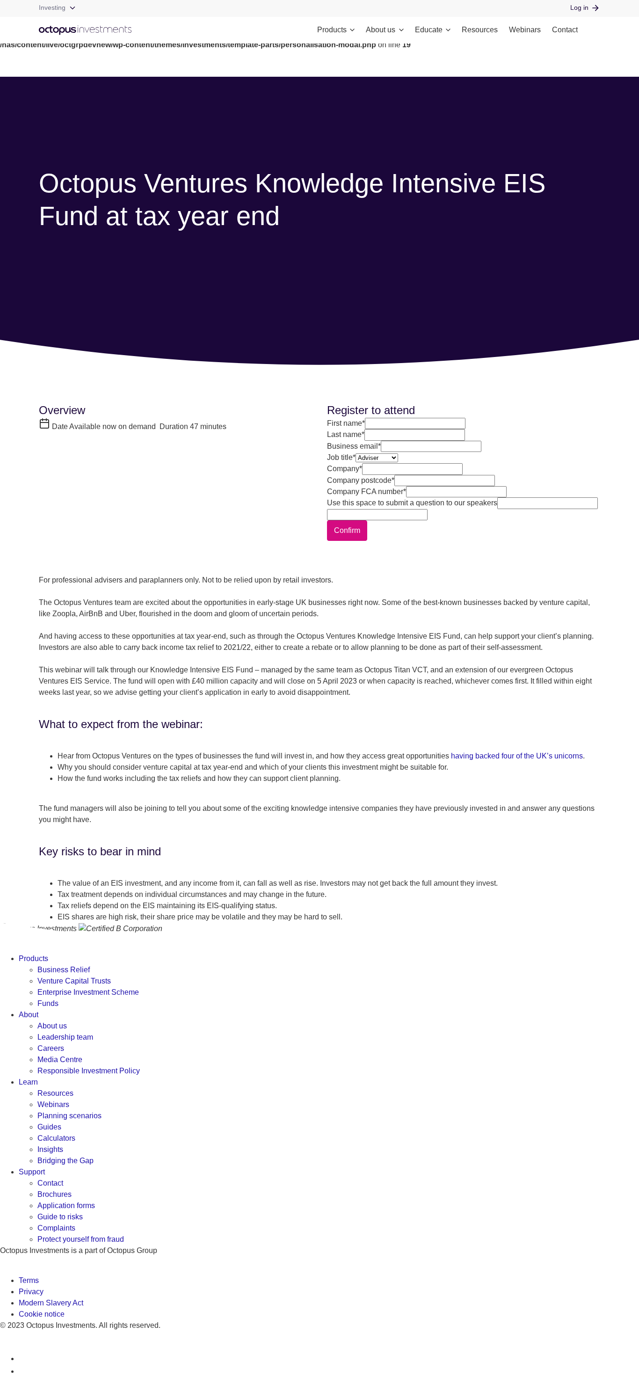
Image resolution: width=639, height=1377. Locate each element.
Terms (29, 1280)
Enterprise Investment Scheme (88, 992)
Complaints (56, 1228)
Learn (28, 1082)
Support (32, 1172)
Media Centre (59, 1060)
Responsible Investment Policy (88, 1071)
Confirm (347, 530)
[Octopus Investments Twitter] (24, 1371)
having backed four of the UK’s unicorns (517, 756)
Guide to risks (60, 1217)
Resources (480, 30)
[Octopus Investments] (85, 30)
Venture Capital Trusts (74, 981)
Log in (579, 7)
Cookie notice (42, 1314)
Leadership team (65, 1037)
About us (380, 30)
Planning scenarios (69, 1116)
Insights (50, 1149)
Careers (50, 1048)
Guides (49, 1127)
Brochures (54, 1194)
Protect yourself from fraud (80, 1239)
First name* (346, 423)
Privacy (31, 1292)
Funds (47, 1003)
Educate (429, 30)
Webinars (525, 30)
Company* (344, 469)
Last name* (345, 434)
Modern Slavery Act (51, 1303)
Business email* (354, 446)
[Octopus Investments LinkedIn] (24, 1358)
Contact (565, 30)
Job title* (341, 457)
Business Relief (63, 970)
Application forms (66, 1205)
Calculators (56, 1138)
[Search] (594, 30)
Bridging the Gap (65, 1161)
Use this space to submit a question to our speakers (412, 503)
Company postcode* (360, 480)
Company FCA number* (366, 491)
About (28, 1015)
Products (332, 30)
